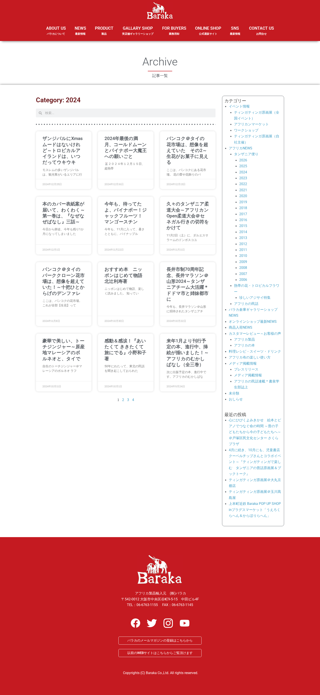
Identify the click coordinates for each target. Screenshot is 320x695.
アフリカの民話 (246, 304)
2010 (243, 256)
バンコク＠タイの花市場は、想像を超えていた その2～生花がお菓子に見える (188, 150)
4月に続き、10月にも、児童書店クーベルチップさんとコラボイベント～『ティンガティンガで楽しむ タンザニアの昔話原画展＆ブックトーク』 (255, 462)
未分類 (234, 393)
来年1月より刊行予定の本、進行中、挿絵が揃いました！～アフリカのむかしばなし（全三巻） (188, 352)
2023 (243, 178)
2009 (243, 262)
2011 (243, 250)
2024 (243, 172)
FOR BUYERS (174, 30)
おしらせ (236, 399)
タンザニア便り (246, 154)
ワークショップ (246, 130)
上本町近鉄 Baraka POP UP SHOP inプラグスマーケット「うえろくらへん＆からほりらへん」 (255, 510)
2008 (243, 268)
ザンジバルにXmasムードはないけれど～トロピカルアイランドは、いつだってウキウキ (62, 150)
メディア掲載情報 (243, 363)
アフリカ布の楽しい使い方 (250, 357)
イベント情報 (239, 106)
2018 (243, 208)
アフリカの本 (244, 345)
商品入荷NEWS (240, 327)
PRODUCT (104, 30)
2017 (243, 214)
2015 (243, 226)
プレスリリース (246, 369)
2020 (243, 196)
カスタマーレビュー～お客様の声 (255, 333)
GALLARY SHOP (137, 30)
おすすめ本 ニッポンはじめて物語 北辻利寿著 (125, 275)
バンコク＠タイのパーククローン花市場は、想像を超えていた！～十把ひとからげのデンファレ (63, 281)
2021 (243, 190)
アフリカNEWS (240, 148)
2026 (243, 160)
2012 (243, 244)
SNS (235, 30)
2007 (243, 274)
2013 (243, 238)
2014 (243, 232)
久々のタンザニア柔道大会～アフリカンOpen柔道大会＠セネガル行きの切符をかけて (188, 215)
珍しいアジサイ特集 (255, 297)
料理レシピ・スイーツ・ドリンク (255, 351)
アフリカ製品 (244, 339)
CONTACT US (261, 30)
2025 (243, 166)
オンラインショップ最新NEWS (253, 321)
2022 (243, 184)
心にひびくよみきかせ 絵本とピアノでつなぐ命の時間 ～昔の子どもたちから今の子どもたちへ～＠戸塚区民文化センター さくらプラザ (255, 432)
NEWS (80, 30)
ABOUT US (56, 30)
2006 (243, 280)
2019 (243, 202)
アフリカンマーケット (251, 124)
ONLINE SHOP (208, 30)
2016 (243, 220)
